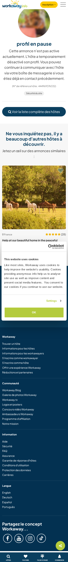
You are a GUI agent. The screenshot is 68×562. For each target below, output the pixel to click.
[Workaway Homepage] (15, 3)
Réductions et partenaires (17, 372)
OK (34, 312)
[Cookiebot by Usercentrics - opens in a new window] (48, 246)
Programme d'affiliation (16, 418)
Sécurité (7, 446)
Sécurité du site (34, 93)
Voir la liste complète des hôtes (35, 112)
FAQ (4, 450)
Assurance (8, 455)
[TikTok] (41, 538)
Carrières (7, 474)
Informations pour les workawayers (23, 353)
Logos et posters (12, 404)
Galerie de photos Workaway (19, 394)
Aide (5, 441)
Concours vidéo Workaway (18, 409)
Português (8, 507)
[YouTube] (18, 538)
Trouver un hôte (11, 343)
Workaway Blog (11, 390)
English (6, 492)
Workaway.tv (10, 399)
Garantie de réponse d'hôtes (19, 460)
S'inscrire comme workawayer (20, 358)
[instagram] (30, 538)
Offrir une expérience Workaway (21, 367)
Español (7, 502)
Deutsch (7, 497)
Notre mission (10, 423)
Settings (51, 300)
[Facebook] (7, 538)
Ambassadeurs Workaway (17, 414)
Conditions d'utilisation (15, 465)
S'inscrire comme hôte (15, 362)
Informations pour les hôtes (18, 348)
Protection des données (16, 470)
